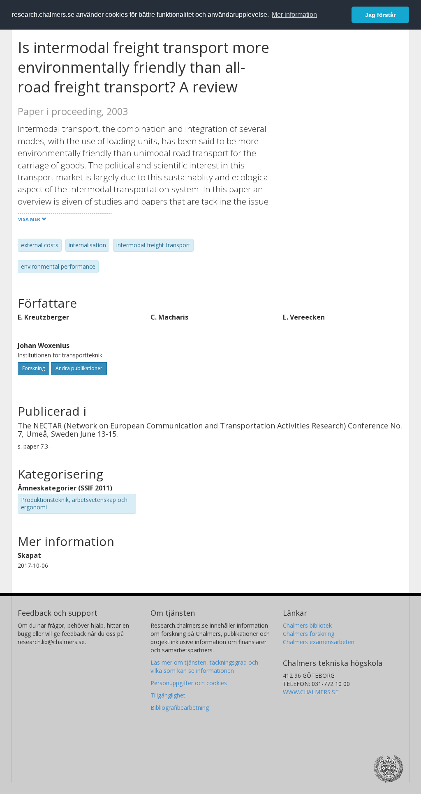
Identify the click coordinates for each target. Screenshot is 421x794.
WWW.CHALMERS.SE (310, 692)
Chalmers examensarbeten (318, 642)
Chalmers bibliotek (307, 625)
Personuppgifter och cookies (188, 683)
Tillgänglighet (167, 695)
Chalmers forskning (308, 634)
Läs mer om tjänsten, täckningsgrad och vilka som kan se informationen (204, 666)
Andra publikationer (79, 368)
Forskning (33, 368)
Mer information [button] (294, 14)
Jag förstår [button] (380, 15)
